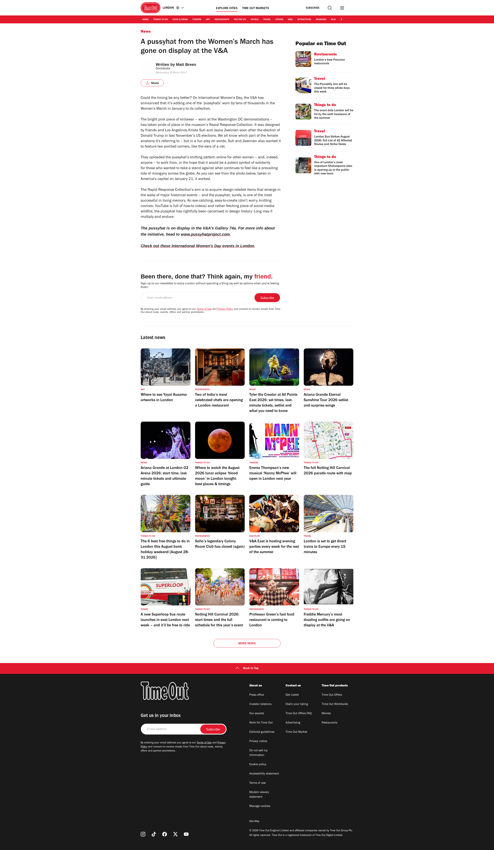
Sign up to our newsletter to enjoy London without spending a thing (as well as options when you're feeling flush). (210, 285)
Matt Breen (186, 64)
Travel (267, 20)
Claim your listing (297, 704)
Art (208, 20)
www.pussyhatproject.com (205, 234)
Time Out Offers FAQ (299, 713)
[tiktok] (153, 834)
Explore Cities (227, 8)
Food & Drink (180, 20)
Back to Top (251, 668)
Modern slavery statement (259, 795)
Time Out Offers (332, 695)
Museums (321, 20)
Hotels (255, 20)
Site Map (254, 821)
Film (333, 20)
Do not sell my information (258, 753)
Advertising (293, 722)
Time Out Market (296, 732)
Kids (290, 20)
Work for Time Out (261, 722)
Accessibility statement (264, 773)
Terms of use (257, 783)
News (145, 20)
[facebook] (164, 834)
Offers (279, 20)
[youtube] (186, 834)
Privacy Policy (225, 309)
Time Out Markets (255, 8)
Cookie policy (257, 764)
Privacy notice (258, 741)
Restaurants (222, 20)
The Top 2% (240, 20)
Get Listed (292, 695)
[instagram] (143, 834)
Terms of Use (204, 309)
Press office (256, 695)
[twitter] (175, 834)
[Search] (329, 7)
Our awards (256, 713)
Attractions (304, 20)
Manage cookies (259, 806)
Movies (326, 713)
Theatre (196, 20)
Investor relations (260, 704)
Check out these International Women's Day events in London (197, 246)
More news (247, 643)
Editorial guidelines (261, 732)
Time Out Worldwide (335, 704)
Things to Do (160, 20)
